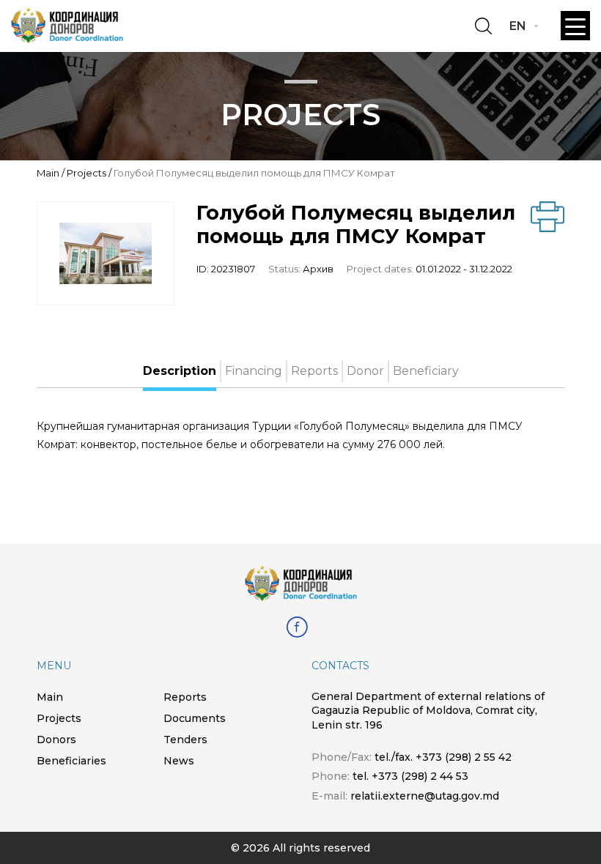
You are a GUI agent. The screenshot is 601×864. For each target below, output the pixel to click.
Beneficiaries (71, 760)
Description (179, 371)
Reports (314, 371)
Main (48, 173)
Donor (365, 371)
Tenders (185, 739)
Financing (253, 371)
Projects (86, 173)
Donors (56, 739)
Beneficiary (426, 371)
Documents (194, 718)
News (178, 760)
